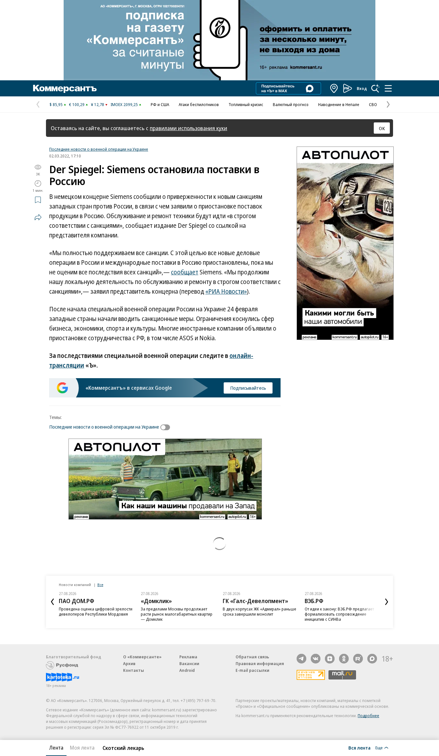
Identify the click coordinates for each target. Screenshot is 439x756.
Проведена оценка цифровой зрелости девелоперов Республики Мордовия (95, 611)
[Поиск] (375, 88)
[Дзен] (330, 658)
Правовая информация (260, 663)
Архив (129, 663)
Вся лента (359, 747)
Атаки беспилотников (199, 104)
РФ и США (160, 104)
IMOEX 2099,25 (124, 104)
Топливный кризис (245, 104)
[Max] (372, 658)
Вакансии (189, 663)
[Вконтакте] (315, 658)
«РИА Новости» (226, 291)
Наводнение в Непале (338, 104)
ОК (382, 128)
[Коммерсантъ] (65, 88)
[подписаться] (166, 427)
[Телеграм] (301, 658)
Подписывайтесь (248, 388)
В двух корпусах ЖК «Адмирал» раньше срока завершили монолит (259, 611)
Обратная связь (252, 657)
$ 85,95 (56, 104)
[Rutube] (358, 658)
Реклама (188, 657)
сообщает (184, 272)
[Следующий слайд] (386, 601)
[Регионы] (334, 88)
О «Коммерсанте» (142, 657)
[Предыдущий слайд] (52, 601)
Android (187, 670)
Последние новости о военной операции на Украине (98, 149)
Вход (362, 88)
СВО (373, 104)
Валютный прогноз (291, 104)
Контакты (133, 670)
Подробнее (368, 715)
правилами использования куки (188, 128)
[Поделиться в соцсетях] (38, 217)
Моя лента (82, 747)
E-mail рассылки (252, 670)
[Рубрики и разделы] (388, 88)
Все (100, 584)
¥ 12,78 (97, 104)
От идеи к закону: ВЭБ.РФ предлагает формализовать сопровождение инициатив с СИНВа (339, 614)
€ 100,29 (77, 104)
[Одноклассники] (344, 658)
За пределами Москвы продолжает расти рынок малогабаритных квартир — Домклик (176, 614)
